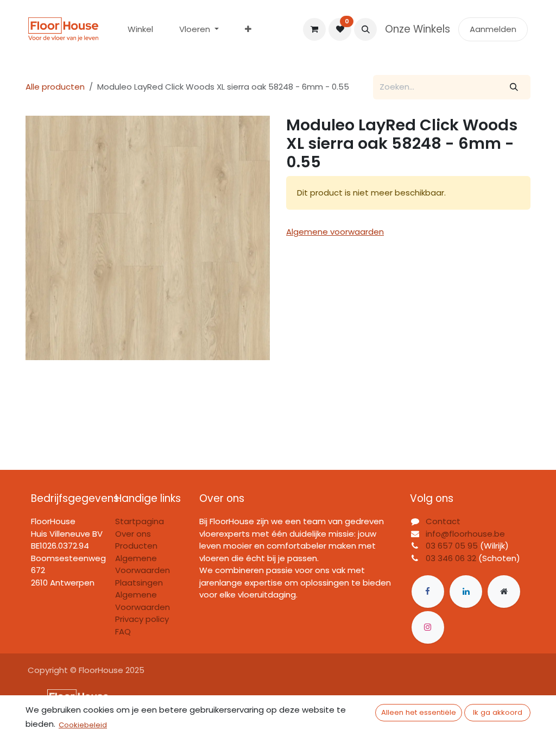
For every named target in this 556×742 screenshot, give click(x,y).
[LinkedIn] (466, 591)
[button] (365, 29)
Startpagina (139, 521)
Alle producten (55, 86)
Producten (136, 545)
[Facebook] (428, 591)
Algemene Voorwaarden (142, 601)
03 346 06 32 (451, 558)
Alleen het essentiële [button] (418, 712)
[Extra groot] (504, 591)
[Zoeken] (514, 87)
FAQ (123, 631)
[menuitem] (140, 29)
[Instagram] (428, 627)
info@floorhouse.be (465, 533)
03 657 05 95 (452, 545)
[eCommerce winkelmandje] (314, 29)
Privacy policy (142, 619)
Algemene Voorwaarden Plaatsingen (142, 570)
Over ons (133, 533)
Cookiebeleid (83, 725)
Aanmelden (493, 29)
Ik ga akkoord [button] (497, 712)
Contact (443, 521)
